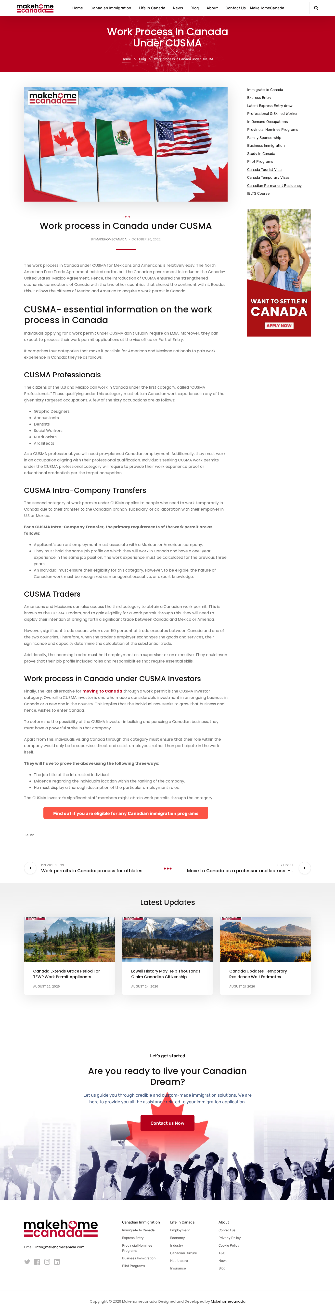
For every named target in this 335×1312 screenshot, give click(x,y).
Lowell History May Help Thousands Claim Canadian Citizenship (166, 974)
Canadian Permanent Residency (274, 185)
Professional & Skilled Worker (272, 113)
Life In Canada (152, 8)
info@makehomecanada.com (59, 1247)
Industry (176, 1245)
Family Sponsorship (264, 137)
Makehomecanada (111, 239)
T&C (222, 1253)
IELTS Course (258, 193)
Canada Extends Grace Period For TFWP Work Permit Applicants (66, 974)
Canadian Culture (183, 1253)
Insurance (178, 1268)
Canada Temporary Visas (268, 177)
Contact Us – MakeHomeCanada (254, 8)
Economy (177, 1238)
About (212, 8)
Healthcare (179, 1261)
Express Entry (259, 97)
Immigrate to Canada (265, 90)
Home (77, 8)
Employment (180, 1230)
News (178, 8)
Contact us (227, 1230)
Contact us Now (167, 1123)
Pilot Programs (260, 161)
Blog (195, 8)
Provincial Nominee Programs (272, 129)
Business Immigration (266, 145)
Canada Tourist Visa (264, 169)
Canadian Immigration (110, 8)
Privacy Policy (230, 1238)
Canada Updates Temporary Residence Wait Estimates (258, 974)
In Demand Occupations (267, 121)
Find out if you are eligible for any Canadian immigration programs (125, 813)
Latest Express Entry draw (270, 105)
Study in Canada (261, 153)
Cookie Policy (229, 1245)
